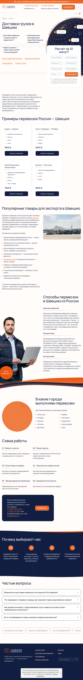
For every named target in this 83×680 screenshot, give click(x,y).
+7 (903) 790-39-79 (31, 6)
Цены (59, 653)
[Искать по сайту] (75, 13)
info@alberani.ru (29, 8)
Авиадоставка (40, 650)
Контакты (61, 650)
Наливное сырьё (10, 259)
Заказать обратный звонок (50, 8)
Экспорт (11, 18)
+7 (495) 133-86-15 (47, 6)
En (78, 7)
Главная (4, 18)
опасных (35, 218)
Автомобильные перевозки (44, 653)
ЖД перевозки (40, 656)
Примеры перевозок (32, 58)
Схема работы (7, 63)
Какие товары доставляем (12, 58)
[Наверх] (78, 675)
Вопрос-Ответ (20, 63)
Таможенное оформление (47, 465)
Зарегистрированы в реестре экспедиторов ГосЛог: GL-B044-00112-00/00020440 (43, 2)
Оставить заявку (68, 7)
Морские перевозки (42, 660)
